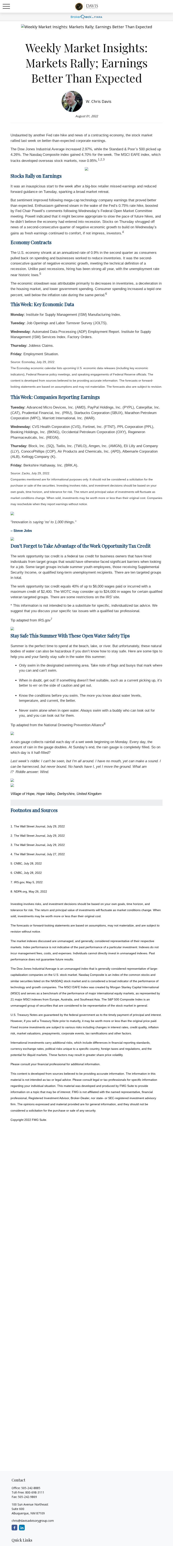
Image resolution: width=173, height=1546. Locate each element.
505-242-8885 (30, 1488)
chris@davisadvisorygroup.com (33, 1521)
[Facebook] (14, 1527)
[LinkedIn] (22, 1527)
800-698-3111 (34, 1492)
